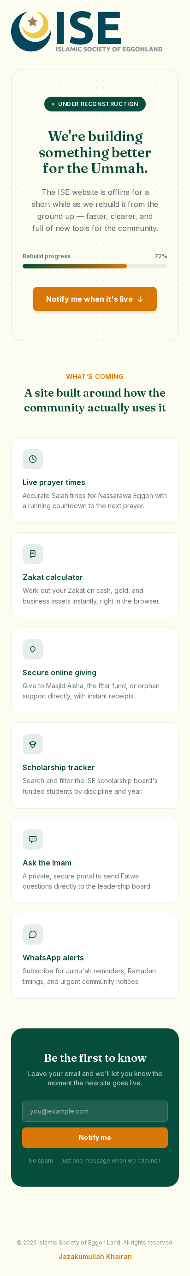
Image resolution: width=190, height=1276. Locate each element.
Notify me (95, 1137)
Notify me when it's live (89, 299)
